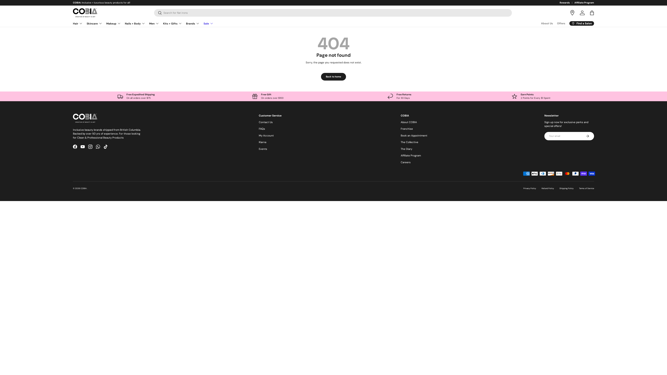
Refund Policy (548, 188)
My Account (266, 135)
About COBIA (409, 122)
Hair (75, 23)
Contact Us (266, 122)
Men (152, 23)
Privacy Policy (529, 188)
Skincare (92, 23)
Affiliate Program (584, 2)
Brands (190, 23)
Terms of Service (586, 188)
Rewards (565, 2)
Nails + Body (133, 23)
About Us (547, 23)
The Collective (409, 142)
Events (263, 149)
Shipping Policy (566, 188)
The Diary (406, 149)
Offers (561, 23)
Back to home (333, 76)
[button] (592, 13)
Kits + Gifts (170, 23)
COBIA (84, 188)
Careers (406, 162)
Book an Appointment (414, 135)
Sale (206, 23)
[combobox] (333, 13)
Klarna (262, 142)
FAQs (262, 129)
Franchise (407, 129)
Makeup (111, 23)
